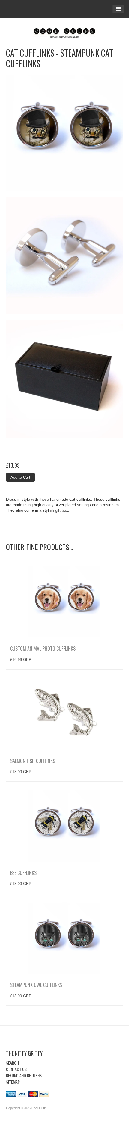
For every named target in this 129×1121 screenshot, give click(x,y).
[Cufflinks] (64, 31)
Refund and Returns (24, 1075)
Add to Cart (20, 477)
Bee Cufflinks (23, 872)
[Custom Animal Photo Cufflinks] (65, 601)
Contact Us (16, 1069)
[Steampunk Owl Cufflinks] (65, 937)
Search (12, 1062)
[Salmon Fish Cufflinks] (65, 713)
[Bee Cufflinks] (65, 825)
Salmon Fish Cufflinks (32, 760)
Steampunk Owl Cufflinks (36, 985)
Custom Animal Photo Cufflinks (43, 648)
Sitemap (13, 1081)
